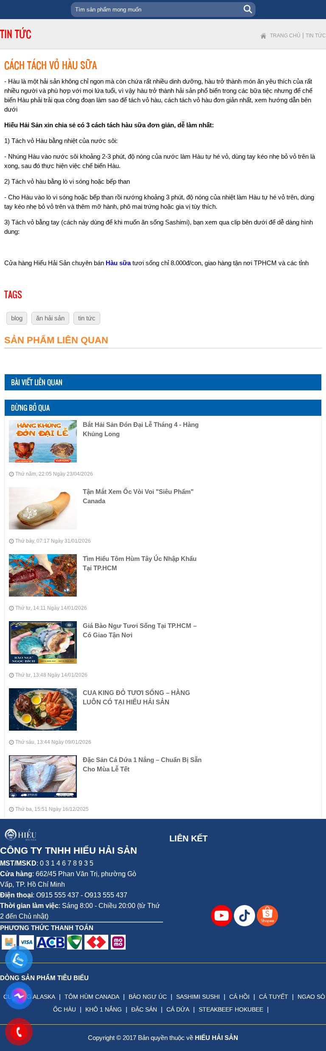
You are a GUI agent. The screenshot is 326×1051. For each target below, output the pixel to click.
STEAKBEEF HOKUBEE (231, 1009)
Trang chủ (285, 36)
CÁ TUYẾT (273, 996)
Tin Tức (316, 36)
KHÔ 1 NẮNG (103, 1009)
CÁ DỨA (177, 1009)
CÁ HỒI (239, 996)
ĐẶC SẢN (144, 1009)
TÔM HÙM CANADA (92, 996)
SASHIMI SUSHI (198, 996)
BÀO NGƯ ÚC (148, 996)
